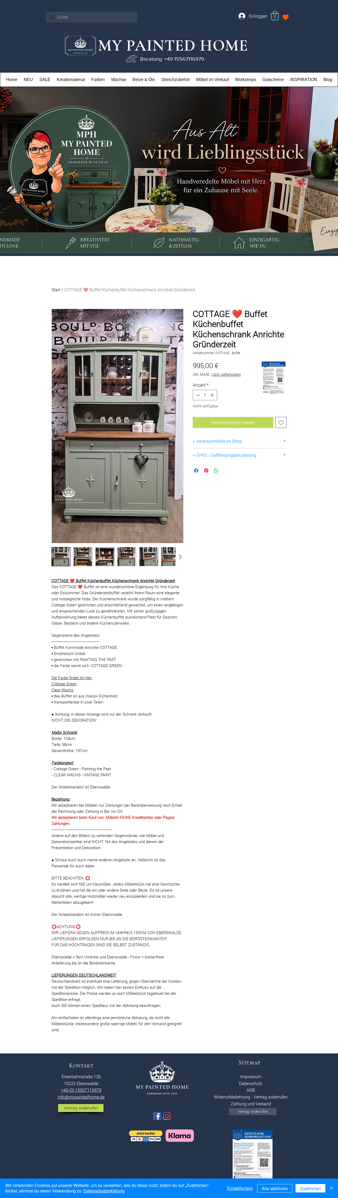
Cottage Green (64, 683)
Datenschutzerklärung (104, 1191)
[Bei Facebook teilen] (196, 470)
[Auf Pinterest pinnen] (206, 470)
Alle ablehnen (275, 1188)
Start (55, 289)
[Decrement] (197, 395)
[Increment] (212, 395)
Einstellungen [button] (240, 1188)
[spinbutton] (205, 395)
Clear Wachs (62, 689)
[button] (275, 15)
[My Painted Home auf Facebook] (157, 1116)
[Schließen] (331, 1188)
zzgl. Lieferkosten (227, 374)
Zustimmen (310, 1188)
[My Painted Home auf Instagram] (167, 1116)
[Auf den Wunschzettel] (281, 422)
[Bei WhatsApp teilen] (216, 470)
